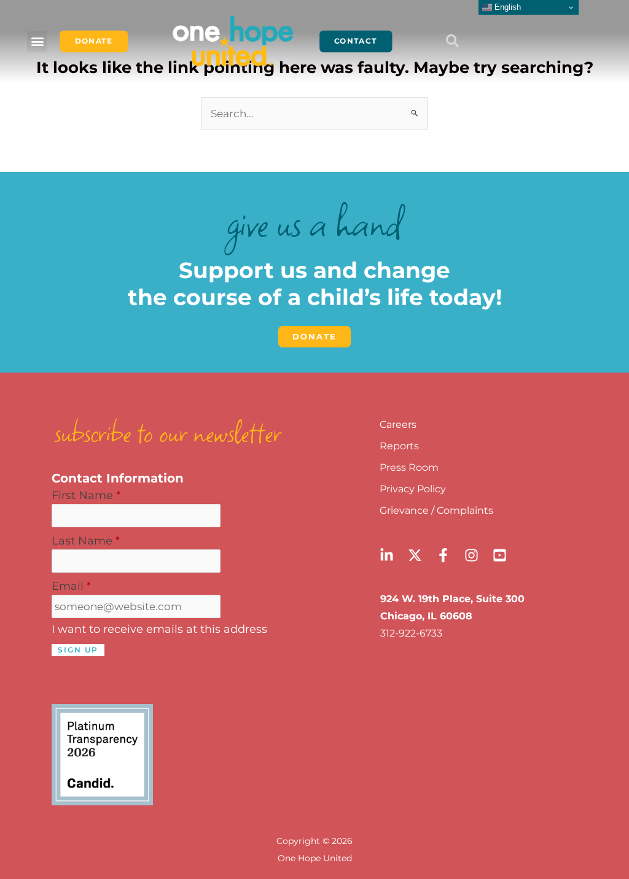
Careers (398, 424)
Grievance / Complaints (436, 510)
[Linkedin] (387, 555)
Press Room (409, 467)
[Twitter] (415, 555)
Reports (399, 446)
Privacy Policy (413, 489)
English (506, 7)
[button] (37, 41)
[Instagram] (471, 555)
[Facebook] (443, 555)
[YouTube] (500, 555)
